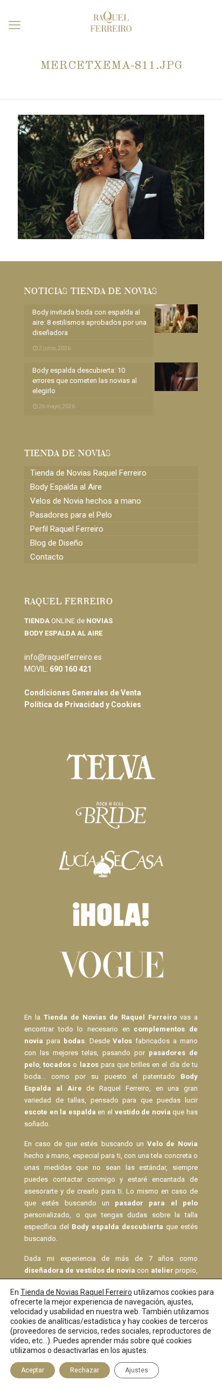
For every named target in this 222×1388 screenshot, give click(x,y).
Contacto (47, 557)
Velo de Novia (172, 1144)
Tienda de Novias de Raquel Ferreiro (110, 1017)
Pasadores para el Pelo (71, 515)
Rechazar (84, 1370)
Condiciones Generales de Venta (82, 692)
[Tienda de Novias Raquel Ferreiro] (111, 16)
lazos (89, 1065)
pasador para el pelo (156, 1203)
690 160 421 (71, 669)
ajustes (134, 1350)
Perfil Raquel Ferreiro (66, 529)
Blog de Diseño (56, 543)
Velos (122, 1041)
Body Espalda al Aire (66, 487)
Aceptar (32, 1370)
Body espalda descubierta (117, 1227)
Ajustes (136, 1370)
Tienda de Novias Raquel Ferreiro (88, 473)
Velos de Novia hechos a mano (85, 501)
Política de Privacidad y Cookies (82, 704)
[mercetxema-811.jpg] (111, 236)
